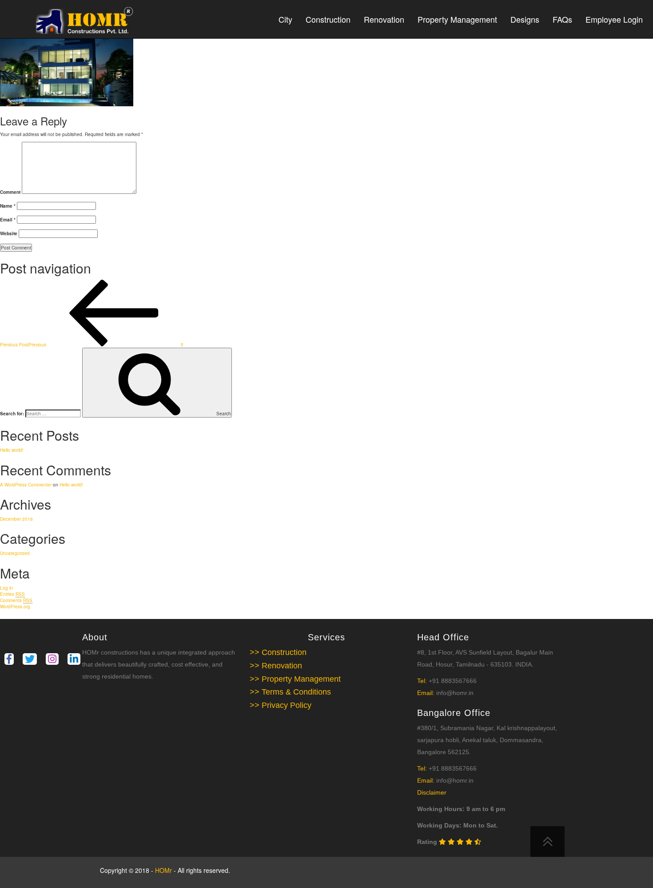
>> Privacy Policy (280, 705)
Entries (12, 594)
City (285, 19)
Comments (16, 600)
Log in (6, 588)
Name (8, 206)
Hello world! (12, 450)
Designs (524, 19)
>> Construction (278, 652)
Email (8, 220)
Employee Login (614, 19)
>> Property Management (295, 679)
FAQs (562, 19)
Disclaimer (431, 792)
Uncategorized (15, 553)
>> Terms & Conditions (290, 691)
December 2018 (16, 519)
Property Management (457, 19)
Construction (328, 19)
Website (8, 233)
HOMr (164, 870)
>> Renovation (276, 665)
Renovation (384, 19)
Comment (10, 192)
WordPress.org (15, 606)
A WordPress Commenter (26, 485)
